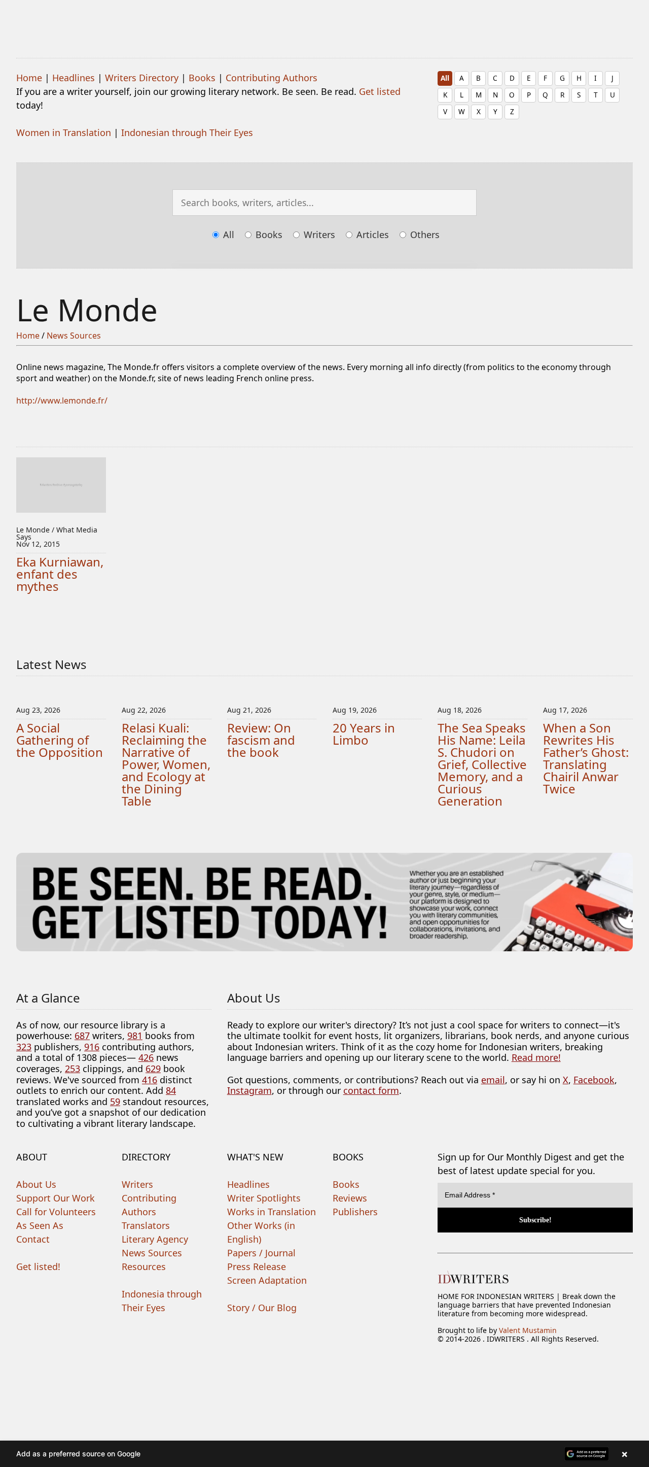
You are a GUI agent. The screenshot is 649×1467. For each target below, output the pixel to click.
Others (424, 234)
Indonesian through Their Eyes (187, 132)
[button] (324, 1454)
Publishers (355, 1212)
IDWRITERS (324, 22)
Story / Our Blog (262, 1308)
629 (153, 1068)
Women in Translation (63, 132)
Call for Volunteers (56, 1212)
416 (149, 1080)
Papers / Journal (261, 1253)
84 (171, 1090)
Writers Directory (141, 78)
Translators (146, 1225)
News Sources (74, 335)
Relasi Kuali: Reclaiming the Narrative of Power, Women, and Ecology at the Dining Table (166, 764)
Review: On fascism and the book (261, 739)
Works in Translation (271, 1212)
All (445, 78)
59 (115, 1101)
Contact (33, 1239)
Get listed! (38, 1266)
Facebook (594, 1080)
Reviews (350, 1198)
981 (134, 1035)
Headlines (73, 78)
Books (202, 78)
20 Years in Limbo (364, 733)
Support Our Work (55, 1198)
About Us (36, 1184)
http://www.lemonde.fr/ (61, 400)
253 (72, 1068)
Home (29, 78)
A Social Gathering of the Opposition (59, 739)
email (493, 1080)
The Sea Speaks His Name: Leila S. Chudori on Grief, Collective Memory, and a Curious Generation (482, 764)
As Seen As (39, 1225)
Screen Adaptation (267, 1280)
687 (82, 1035)
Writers (318, 234)
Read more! (536, 1057)
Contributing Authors (271, 78)
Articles (371, 234)
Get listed (380, 91)
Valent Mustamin (528, 1330)
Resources (144, 1266)
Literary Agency (155, 1239)
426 (146, 1057)
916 (91, 1047)
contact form (371, 1090)
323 (23, 1047)
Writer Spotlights (264, 1198)
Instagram (249, 1090)
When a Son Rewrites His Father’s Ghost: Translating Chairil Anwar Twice (586, 758)
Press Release (256, 1266)
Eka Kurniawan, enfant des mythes (59, 573)
